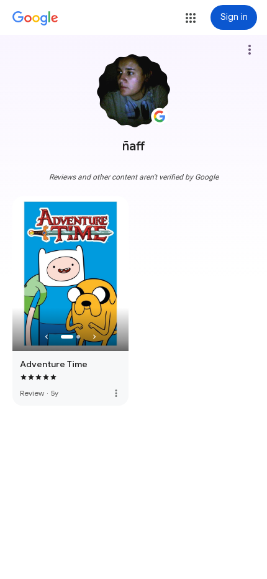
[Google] (35, 18)
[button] (190, 18)
